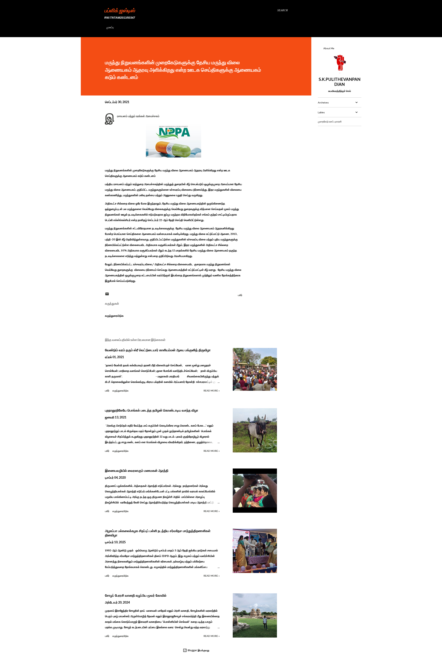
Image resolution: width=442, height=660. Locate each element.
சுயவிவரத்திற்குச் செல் (339, 90)
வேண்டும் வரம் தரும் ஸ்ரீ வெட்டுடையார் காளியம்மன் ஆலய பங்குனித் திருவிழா (158, 350)
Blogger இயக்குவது (198, 650)
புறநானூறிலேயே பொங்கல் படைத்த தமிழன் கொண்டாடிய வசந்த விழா (151, 410)
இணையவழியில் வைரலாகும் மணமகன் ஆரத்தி (136, 470)
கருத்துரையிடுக (114, 315)
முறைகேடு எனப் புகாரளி (330, 121)
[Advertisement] (339, 150)
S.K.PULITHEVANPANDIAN (340, 82)
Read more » (212, 390)
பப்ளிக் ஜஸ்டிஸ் (119, 10)
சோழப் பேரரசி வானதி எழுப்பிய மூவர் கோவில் (135, 595)
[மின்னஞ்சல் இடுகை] (107, 295)
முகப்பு (110, 27)
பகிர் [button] (240, 295)
